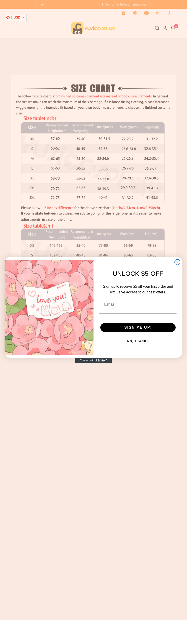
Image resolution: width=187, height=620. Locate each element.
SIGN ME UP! (138, 327)
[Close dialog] (177, 262)
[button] (16, 17)
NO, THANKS (138, 341)
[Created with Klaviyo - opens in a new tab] (93, 360)
